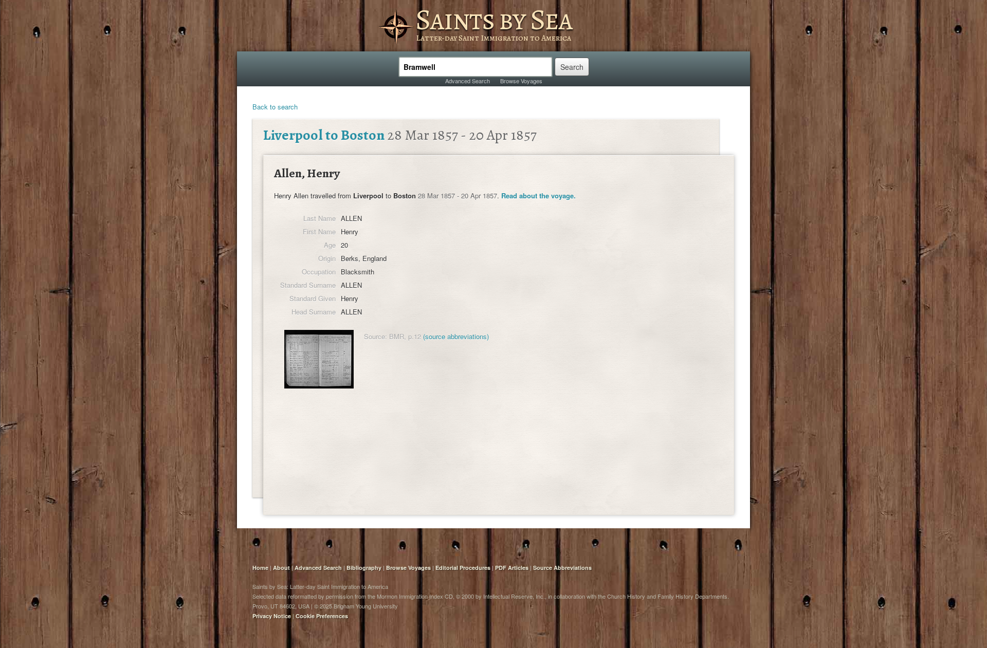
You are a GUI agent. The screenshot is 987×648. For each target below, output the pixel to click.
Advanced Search (467, 81)
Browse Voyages (521, 81)
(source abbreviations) (456, 336)
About (281, 567)
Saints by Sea (493, 19)
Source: (375, 336)
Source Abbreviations (562, 567)
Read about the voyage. (538, 195)
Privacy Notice (271, 616)
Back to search (275, 107)
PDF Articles (511, 567)
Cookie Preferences (322, 616)
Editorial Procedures (462, 567)
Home (260, 567)
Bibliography (363, 567)
